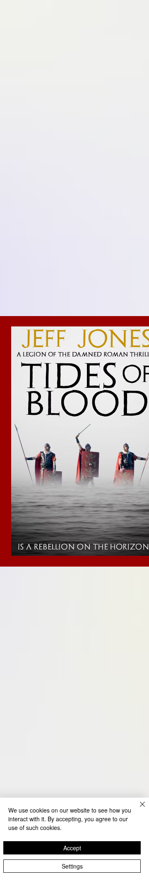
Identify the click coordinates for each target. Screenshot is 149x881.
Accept (72, 848)
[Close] (137, 809)
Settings (72, 866)
